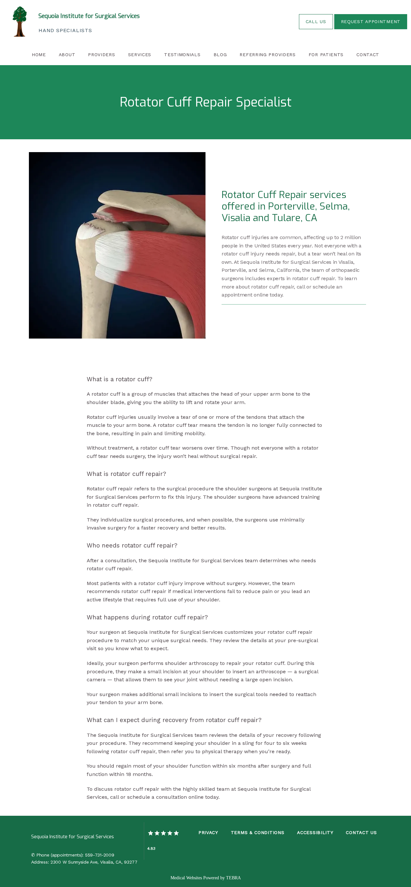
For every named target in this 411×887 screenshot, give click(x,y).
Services (140, 54)
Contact (367, 54)
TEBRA (233, 877)
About (67, 54)
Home (39, 54)
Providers (101, 54)
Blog (220, 54)
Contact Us (361, 832)
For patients (326, 54)
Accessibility (315, 832)
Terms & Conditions (257, 832)
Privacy (208, 832)
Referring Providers (267, 54)
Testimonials (182, 54)
